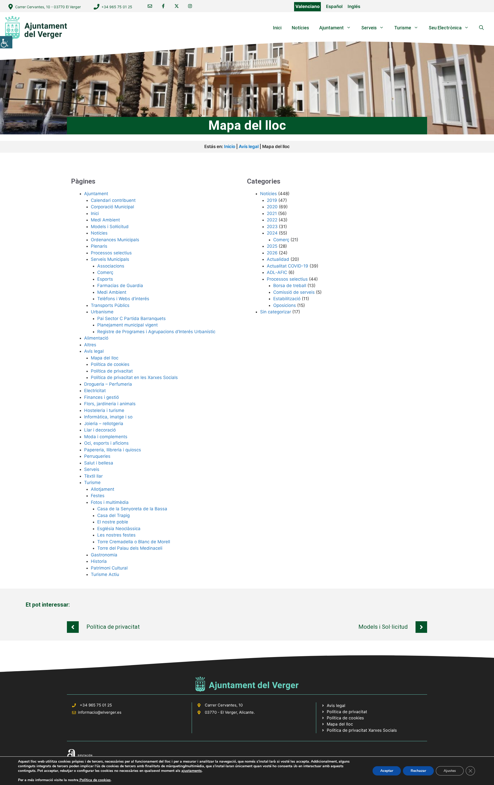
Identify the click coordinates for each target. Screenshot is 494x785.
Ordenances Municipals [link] (115, 239)
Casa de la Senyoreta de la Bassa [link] (132, 508)
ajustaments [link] (191, 771)
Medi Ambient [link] (105, 219)
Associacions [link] (110, 266)
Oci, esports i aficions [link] (106, 443)
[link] (6, 42)
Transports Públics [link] (110, 305)
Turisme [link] (402, 27)
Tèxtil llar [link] (93, 476)
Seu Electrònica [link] (445, 27)
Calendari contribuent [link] (113, 200)
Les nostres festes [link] (116, 535)
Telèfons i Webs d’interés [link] (123, 298)
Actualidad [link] (278, 259)
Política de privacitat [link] (112, 371)
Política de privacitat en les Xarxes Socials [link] (134, 377)
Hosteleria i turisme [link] (104, 410)
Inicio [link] (229, 146)
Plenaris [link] (99, 246)
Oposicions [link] (284, 305)
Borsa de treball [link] (289, 285)
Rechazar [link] (418, 770)
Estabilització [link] (287, 298)
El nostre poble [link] (112, 521)
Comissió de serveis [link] (294, 292)
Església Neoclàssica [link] (118, 528)
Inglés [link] (354, 6)
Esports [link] (105, 279)
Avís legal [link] (249, 146)
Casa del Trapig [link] (113, 515)
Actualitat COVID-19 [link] (287, 266)
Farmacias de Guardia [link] (120, 285)
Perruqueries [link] (97, 456)
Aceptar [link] (386, 770)
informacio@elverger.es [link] (99, 712)
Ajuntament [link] (331, 27)
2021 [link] (272, 213)
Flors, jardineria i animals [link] (110, 403)
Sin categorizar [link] (275, 311)
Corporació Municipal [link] (112, 206)
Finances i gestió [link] (101, 397)
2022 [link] (272, 219)
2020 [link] (272, 206)
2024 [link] (272, 233)
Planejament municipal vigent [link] (127, 324)
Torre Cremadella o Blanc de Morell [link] (133, 541)
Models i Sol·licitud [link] (110, 226)
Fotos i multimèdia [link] (110, 502)
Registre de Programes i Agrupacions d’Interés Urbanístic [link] (156, 331)
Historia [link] (99, 561)
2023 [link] (272, 226)
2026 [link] (272, 252)
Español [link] (334, 6)
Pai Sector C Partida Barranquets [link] (131, 318)
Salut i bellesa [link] (98, 462)
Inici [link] (277, 27)
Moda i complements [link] (105, 436)
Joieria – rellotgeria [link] (103, 423)
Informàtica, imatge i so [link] (108, 416)
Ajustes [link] (450, 770)
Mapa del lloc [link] (104, 357)
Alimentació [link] (96, 338)
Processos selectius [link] (111, 252)
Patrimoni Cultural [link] (109, 568)
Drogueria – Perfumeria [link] (108, 384)
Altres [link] (90, 344)
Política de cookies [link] (110, 364)
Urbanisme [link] (102, 311)
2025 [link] (272, 246)
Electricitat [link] (95, 390)
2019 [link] (272, 200)
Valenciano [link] (307, 6)
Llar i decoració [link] (100, 430)
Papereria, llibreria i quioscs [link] (112, 449)
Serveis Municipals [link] (110, 259)
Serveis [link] (369, 27)
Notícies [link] (300, 27)
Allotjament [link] (102, 489)
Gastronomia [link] (104, 554)
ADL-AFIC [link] (277, 272)
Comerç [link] (105, 272)
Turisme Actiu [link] (105, 574)
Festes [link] (97, 495)
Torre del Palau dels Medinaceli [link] (129, 548)
